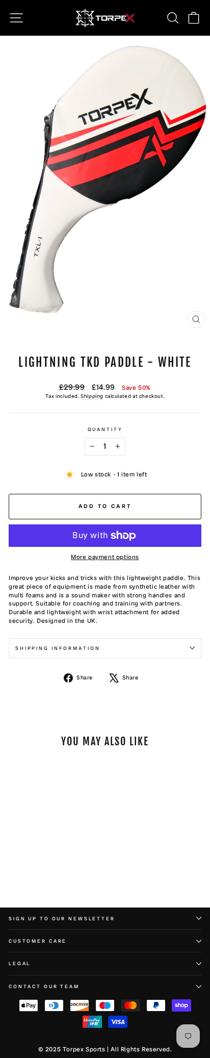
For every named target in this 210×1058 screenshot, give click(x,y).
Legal (20, 963)
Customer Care (38, 941)
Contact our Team (44, 986)
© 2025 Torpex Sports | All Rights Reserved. (105, 1049)
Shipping (92, 396)
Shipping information (57, 648)
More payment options (105, 557)
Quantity (105, 429)
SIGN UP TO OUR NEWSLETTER (62, 918)
